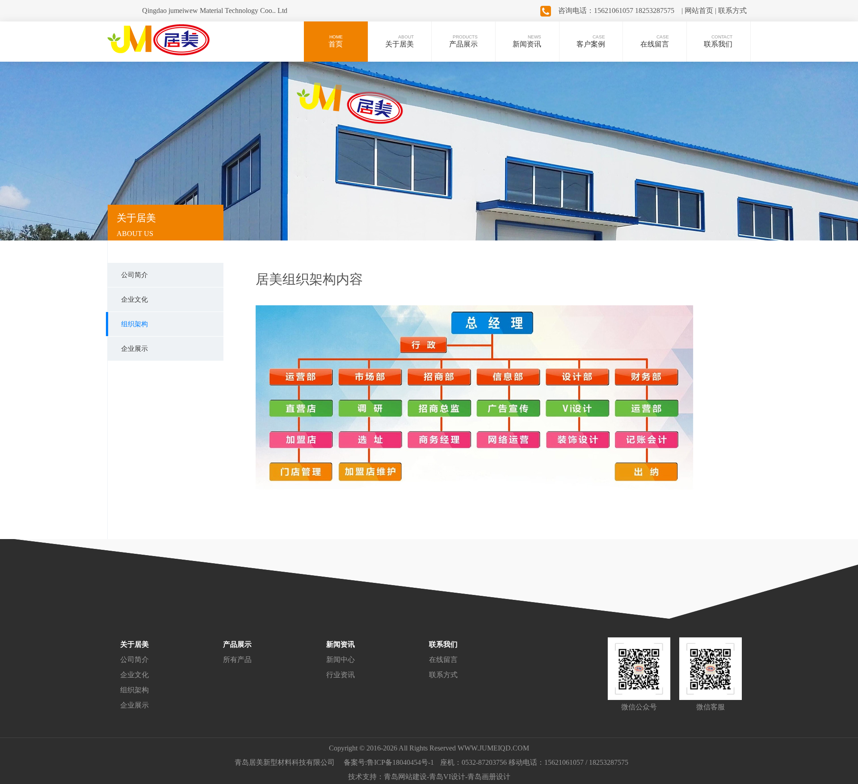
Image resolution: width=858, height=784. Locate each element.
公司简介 (134, 659)
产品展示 (237, 644)
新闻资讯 (340, 644)
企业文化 (134, 675)
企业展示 (134, 705)
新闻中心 (340, 659)
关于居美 (134, 644)
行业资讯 (340, 675)
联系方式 (443, 675)
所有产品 (237, 659)
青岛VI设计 (447, 776)
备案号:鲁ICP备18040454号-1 (389, 762)
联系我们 (443, 644)
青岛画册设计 (488, 776)
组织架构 (134, 690)
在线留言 (443, 659)
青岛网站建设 (405, 776)
